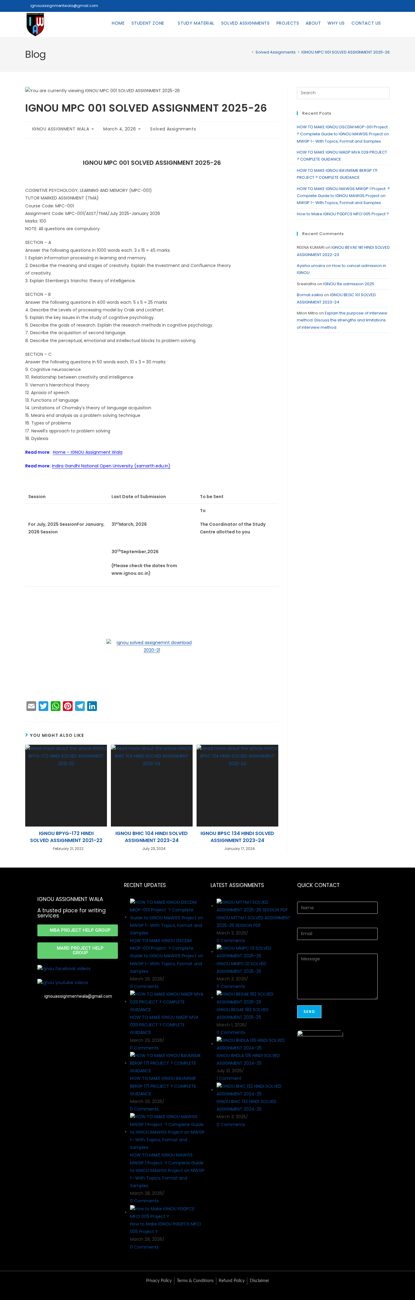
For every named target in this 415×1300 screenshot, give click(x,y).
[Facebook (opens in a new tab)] (370, 6)
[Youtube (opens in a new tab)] (386, 6)
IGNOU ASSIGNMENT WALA (60, 129)
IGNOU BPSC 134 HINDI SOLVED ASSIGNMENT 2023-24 (237, 837)
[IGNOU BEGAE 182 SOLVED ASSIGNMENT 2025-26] (254, 998)
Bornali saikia (310, 295)
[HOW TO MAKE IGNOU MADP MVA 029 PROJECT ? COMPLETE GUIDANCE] (167, 1002)
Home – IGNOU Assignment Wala (87, 452)
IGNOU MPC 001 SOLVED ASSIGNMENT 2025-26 (345, 52)
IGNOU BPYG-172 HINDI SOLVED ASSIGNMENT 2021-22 (66, 837)
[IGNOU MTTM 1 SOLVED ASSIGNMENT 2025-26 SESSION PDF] (254, 906)
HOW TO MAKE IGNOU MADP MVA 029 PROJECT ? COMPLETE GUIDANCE (164, 1024)
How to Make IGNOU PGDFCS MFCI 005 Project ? (343, 214)
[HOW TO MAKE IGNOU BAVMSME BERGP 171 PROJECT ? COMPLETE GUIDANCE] (167, 1063)
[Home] (248, 52)
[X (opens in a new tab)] (362, 6)
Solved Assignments (173, 129)
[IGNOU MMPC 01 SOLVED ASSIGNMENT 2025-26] (254, 952)
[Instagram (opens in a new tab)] (379, 6)
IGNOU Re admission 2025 (348, 284)
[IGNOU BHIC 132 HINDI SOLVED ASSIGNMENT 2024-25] (254, 1090)
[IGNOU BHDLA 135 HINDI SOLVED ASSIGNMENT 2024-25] (254, 1044)
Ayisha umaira (311, 266)
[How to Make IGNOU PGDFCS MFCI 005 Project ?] (167, 1212)
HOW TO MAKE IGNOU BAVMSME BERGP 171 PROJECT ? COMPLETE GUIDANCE (163, 1086)
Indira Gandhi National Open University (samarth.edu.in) (111, 466)
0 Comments (144, 986)
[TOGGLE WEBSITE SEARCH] (389, 23)
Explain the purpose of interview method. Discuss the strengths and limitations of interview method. (342, 320)
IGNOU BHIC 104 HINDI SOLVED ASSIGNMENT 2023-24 (151, 837)
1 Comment (229, 1078)
